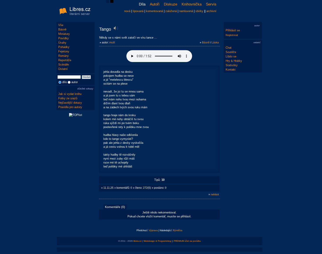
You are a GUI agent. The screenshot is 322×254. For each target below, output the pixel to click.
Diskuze (170, 4)
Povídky (63, 38)
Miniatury (64, 34)
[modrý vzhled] (107, 2)
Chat (229, 47)
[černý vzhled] (111, 2)
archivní (211, 11)
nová (127, 11)
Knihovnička (192, 4)
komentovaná (154, 11)
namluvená (186, 11)
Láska (215, 42)
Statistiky (232, 65)
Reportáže (64, 60)
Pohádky (63, 47)
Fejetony (63, 51)
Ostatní (63, 69)
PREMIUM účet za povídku (187, 241)
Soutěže (231, 52)
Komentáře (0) (115, 207)
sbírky (199, 11)
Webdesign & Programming (157, 241)
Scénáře (63, 64)
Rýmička (177, 230)
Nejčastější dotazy (70, 102)
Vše (60, 25)
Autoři (154, 4)
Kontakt (230, 69)
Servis (211, 4)
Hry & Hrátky (234, 60)
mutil (112, 42)
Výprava (153, 230)
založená (171, 11)
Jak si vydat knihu (69, 94)
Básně (62, 29)
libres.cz (137, 241)
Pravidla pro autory (70, 107)
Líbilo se (231, 56)
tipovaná (138, 11)
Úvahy (62, 42)
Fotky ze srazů (67, 98)
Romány (63, 55)
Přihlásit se (233, 30)
